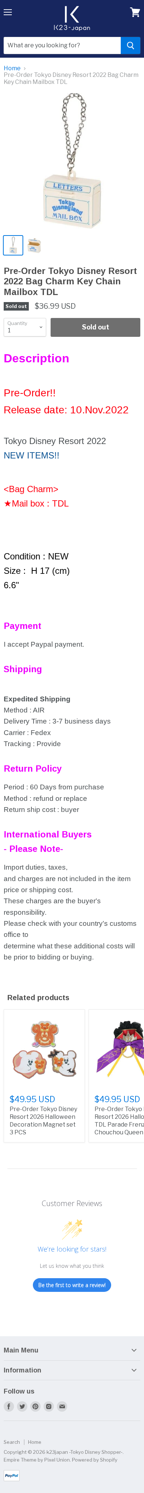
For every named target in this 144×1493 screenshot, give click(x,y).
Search (12, 1442)
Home (12, 68)
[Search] (130, 45)
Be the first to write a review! (72, 1285)
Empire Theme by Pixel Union (37, 1460)
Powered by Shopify (94, 1460)
